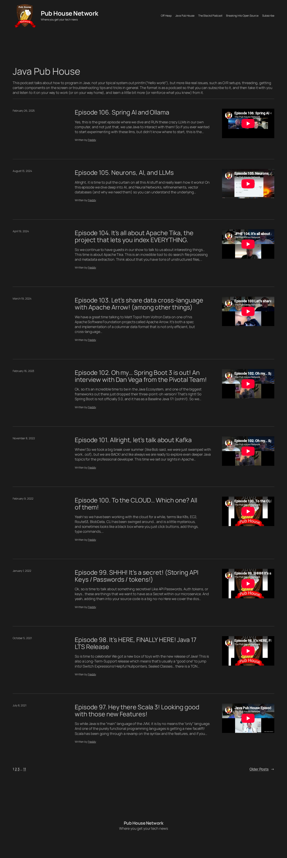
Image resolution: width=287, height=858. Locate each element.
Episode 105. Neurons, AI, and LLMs (124, 172)
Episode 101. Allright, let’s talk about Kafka (133, 439)
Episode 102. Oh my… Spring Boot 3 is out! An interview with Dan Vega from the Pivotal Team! (141, 376)
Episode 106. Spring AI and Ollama (122, 112)
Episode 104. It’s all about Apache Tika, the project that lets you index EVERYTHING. (134, 236)
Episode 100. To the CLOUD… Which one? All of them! (136, 504)
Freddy (92, 140)
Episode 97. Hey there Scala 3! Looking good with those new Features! (137, 710)
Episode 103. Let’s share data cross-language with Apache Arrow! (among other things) (139, 304)
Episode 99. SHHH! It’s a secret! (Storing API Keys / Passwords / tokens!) (136, 576)
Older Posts (262, 769)
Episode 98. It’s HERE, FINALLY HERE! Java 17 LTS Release (135, 643)
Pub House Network (69, 13)
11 (24, 769)
